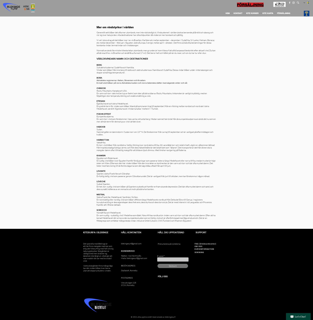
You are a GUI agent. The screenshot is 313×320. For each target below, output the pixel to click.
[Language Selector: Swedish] (306, 2)
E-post (160, 256)
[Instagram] (293, 2)
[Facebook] (289, 2)
